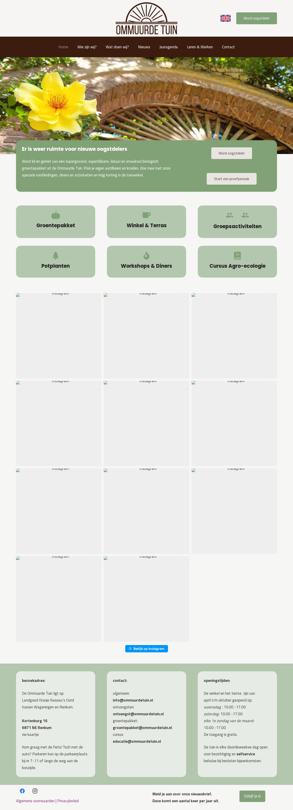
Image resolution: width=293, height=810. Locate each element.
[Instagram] (35, 791)
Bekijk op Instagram (148, 649)
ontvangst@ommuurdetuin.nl (138, 714)
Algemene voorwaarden (35, 801)
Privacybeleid (68, 801)
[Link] (55, 221)
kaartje (33, 734)
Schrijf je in (252, 796)
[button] (99, 47)
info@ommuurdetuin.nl (133, 700)
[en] (225, 18)
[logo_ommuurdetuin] (146, 18)
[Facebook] (22, 791)
